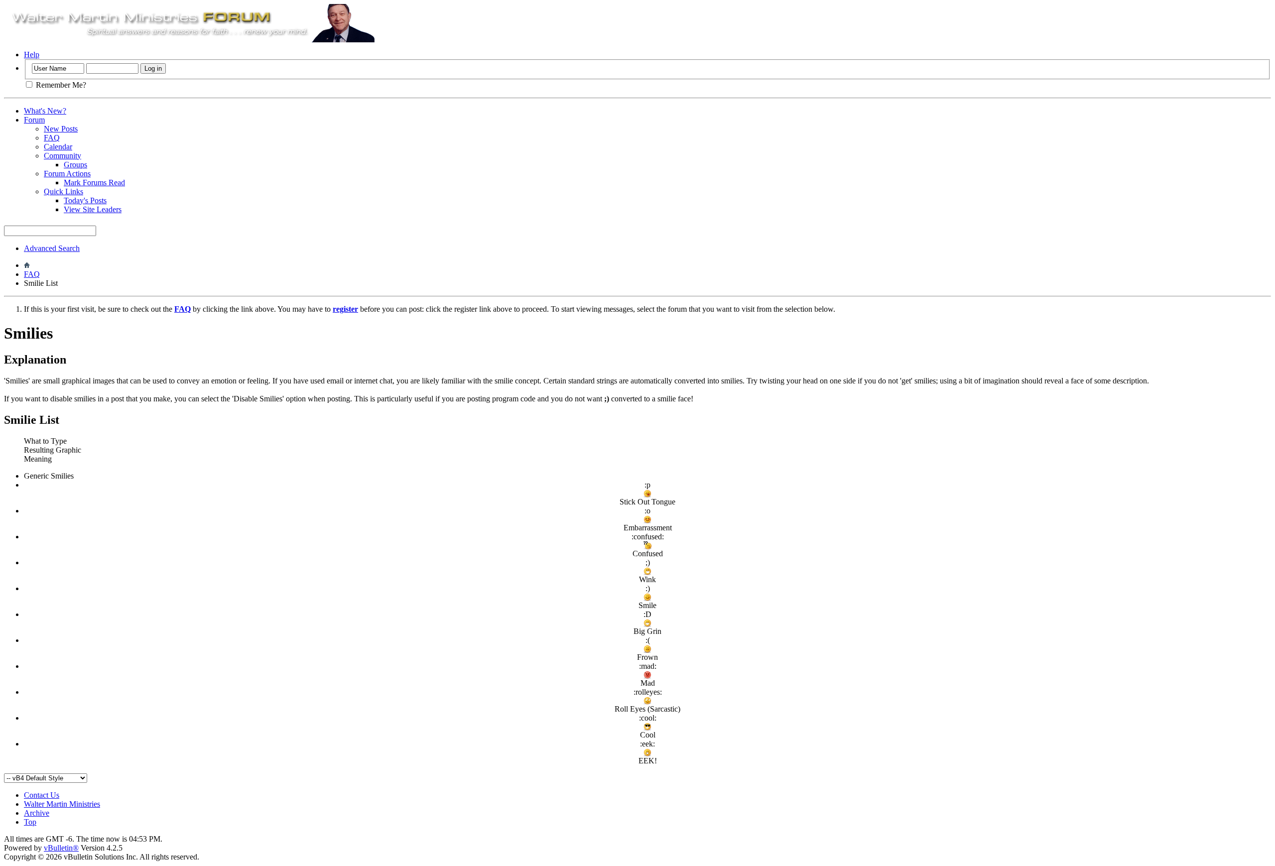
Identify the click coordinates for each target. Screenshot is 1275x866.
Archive (36, 813)
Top (30, 822)
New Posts (61, 128)
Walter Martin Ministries (62, 804)
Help (31, 54)
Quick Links (63, 191)
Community (62, 155)
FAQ (52, 137)
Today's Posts (85, 200)
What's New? (45, 111)
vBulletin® (61, 848)
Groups (75, 164)
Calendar (58, 146)
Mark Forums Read (94, 182)
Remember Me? (60, 85)
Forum (34, 120)
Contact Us (41, 795)
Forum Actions (67, 173)
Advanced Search (52, 248)
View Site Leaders (93, 209)
